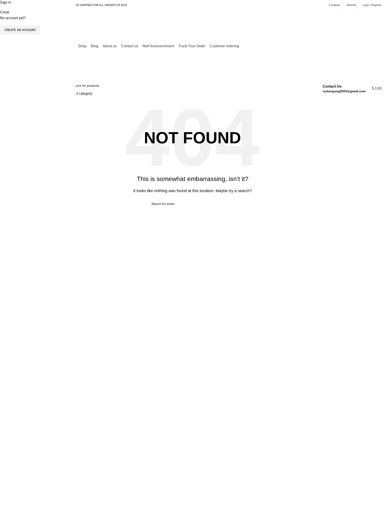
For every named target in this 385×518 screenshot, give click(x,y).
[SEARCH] (304, 88)
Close (4, 12)
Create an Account (20, 30)
